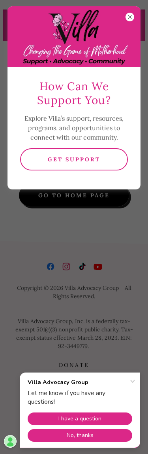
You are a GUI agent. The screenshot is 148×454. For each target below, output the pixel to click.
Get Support (74, 159)
